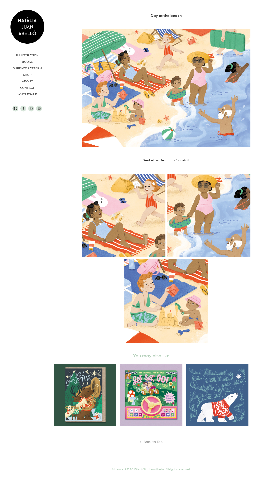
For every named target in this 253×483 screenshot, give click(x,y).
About (27, 81)
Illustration (27, 55)
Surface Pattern (27, 68)
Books (27, 61)
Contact (27, 87)
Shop (27, 74)
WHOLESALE (27, 94)
